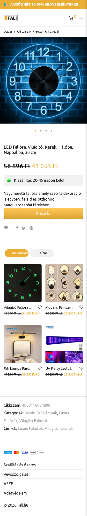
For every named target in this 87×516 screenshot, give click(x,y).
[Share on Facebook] (17, 228)
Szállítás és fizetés (20, 465)
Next (82, 80)
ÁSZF (8, 483)
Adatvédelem (15, 493)
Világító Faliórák (33, 420)
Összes (8, 31)
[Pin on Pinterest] (31, 228)
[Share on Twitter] (24, 228)
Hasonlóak (19, 253)
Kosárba (43, 213)
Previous (4, 80)
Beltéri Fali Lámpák (47, 31)
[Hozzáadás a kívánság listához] (8, 228)
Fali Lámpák (24, 31)
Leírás (42, 253)
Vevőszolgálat (16, 474)
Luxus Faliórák (30, 428)
